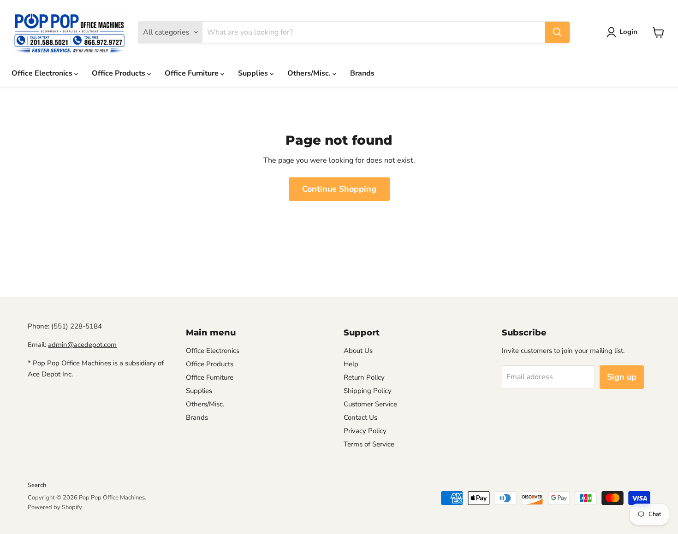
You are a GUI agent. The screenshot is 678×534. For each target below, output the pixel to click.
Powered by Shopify (55, 507)
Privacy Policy (365, 430)
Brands (362, 73)
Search (37, 485)
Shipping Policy (368, 390)
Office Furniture (192, 73)
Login (628, 31)
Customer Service (370, 404)
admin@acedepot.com (82, 344)
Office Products (119, 73)
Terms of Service (369, 444)
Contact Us (360, 417)
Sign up (621, 376)
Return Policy (364, 377)
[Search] (557, 32)
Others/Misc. (310, 73)
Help (351, 364)
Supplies (254, 73)
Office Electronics (43, 73)
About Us (358, 350)
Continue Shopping (339, 188)
